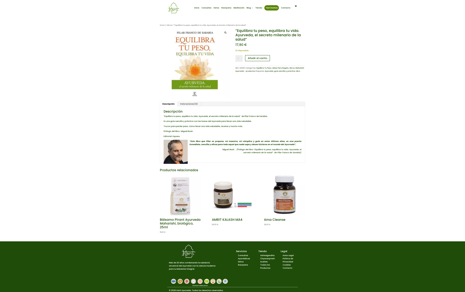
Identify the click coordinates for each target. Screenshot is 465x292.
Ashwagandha (267, 255)
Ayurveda (269, 71)
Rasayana (226, 8)
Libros (169, 25)
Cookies (287, 264)
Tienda (258, 8)
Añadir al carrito (257, 58)
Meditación (238, 8)
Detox (216, 8)
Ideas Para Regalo (280, 68)
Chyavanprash (267, 258)
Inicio (196, 8)
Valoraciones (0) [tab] (189, 104)
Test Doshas (272, 8)
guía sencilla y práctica (284, 71)
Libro (298, 71)
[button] (225, 32)
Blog (249, 8)
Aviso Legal (288, 255)
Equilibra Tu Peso (263, 68)
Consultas (206, 8)
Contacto (285, 8)
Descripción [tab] (168, 104)
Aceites (264, 261)
